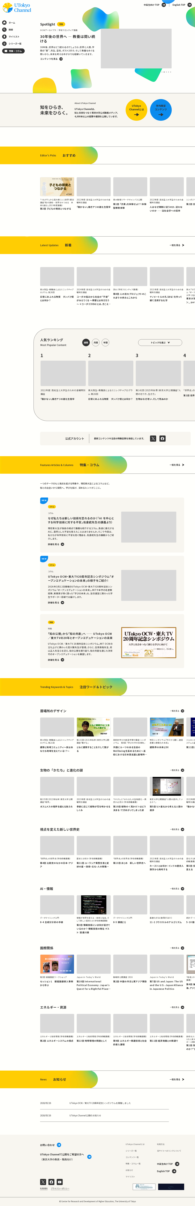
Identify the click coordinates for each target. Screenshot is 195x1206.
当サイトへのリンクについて (169, 1150)
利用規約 (44, 1188)
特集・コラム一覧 (133, 1163)
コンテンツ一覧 (132, 1157)
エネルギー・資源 (53, 1007)
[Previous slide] (34, 48)
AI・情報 (46, 888)
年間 (105, 342)
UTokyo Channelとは (135, 1144)
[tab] (162, 72)
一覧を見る (175, 245)
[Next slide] (178, 48)
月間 (96, 342)
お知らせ (129, 1170)
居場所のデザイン (53, 710)
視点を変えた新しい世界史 (60, 829)
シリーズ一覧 (131, 1150)
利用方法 (160, 1144)
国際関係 (46, 948)
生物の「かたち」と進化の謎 (61, 770)
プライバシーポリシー (60, 1188)
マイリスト (130, 1176)
